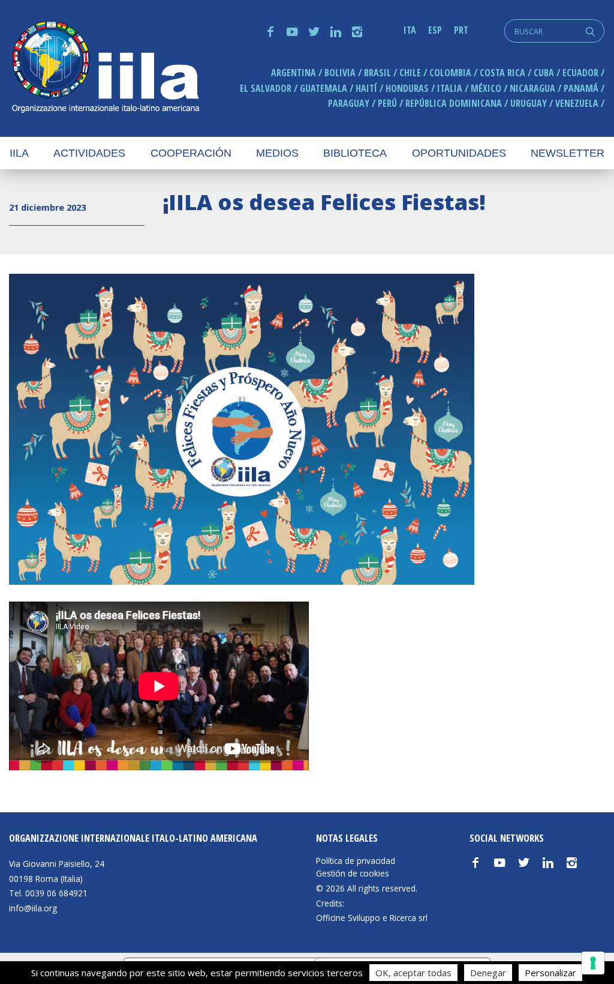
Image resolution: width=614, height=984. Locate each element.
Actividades (89, 153)
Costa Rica (502, 72)
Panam (581, 88)
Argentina (293, 72)
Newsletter (567, 153)
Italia (449, 88)
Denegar (488, 973)
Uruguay (528, 103)
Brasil (377, 72)
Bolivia (340, 72)
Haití (366, 88)
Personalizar (550, 973)
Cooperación (191, 153)
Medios (277, 153)
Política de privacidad (355, 861)
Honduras (407, 88)
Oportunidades (459, 153)
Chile (410, 72)
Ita (410, 30)
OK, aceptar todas (413, 973)
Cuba (544, 72)
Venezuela (576, 103)
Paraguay (348, 103)
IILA (105, 68)
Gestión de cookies (352, 873)
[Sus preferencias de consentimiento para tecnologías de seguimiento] (593, 963)
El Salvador (265, 88)
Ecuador (580, 72)
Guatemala (323, 88)
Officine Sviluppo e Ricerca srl (372, 917)
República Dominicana (453, 103)
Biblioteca (355, 153)
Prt (461, 30)
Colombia (450, 72)
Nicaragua (532, 88)
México (486, 88)
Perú (387, 103)
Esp (435, 30)
